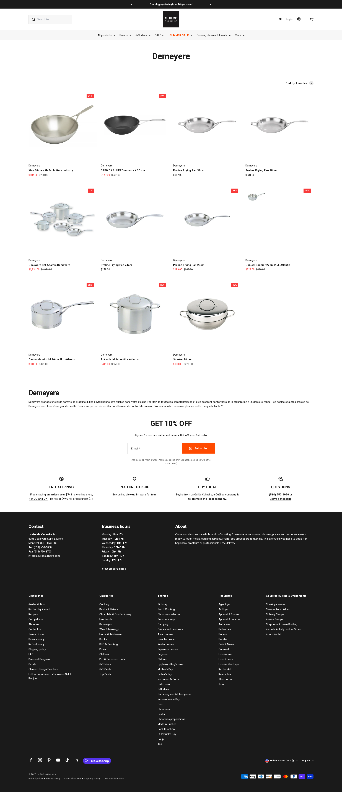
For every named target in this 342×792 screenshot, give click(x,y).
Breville (223, 639)
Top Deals (105, 674)
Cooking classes (275, 604)
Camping (163, 624)
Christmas (164, 709)
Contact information (114, 778)
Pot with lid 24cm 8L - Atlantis (120, 359)
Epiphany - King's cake (170, 664)
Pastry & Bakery (108, 609)
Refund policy (36, 644)
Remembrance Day (169, 699)
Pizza (102, 649)
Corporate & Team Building (281, 624)
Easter (161, 714)
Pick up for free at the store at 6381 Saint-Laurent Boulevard (171, 4)
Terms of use (36, 634)
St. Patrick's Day (167, 734)
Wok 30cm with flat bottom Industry (50, 170)
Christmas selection (169, 614)
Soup (161, 739)
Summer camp (166, 619)
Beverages (105, 624)
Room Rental (273, 634)
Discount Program (39, 659)
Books (103, 639)
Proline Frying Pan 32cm (188, 170)
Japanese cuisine (168, 649)
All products (105, 35)
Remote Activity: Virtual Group (283, 629)
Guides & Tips (36, 604)
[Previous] (131, 4)
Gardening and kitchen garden (175, 694)
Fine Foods (105, 619)
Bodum (223, 634)
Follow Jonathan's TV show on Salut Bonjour (49, 676)
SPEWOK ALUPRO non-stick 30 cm (123, 170)
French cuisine (166, 639)
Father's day (165, 674)
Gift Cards (105, 669)
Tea (160, 744)
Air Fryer (223, 609)
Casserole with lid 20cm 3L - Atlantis (51, 359)
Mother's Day (165, 669)
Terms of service (72, 778)
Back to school (166, 729)
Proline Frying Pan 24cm (116, 265)
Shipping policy (37, 649)
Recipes (33, 614)
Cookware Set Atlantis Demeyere (49, 265)
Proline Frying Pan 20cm (188, 265)
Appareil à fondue (229, 614)
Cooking (104, 604)
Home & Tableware (110, 634)
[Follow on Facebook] (30, 760)
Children (104, 654)
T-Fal (221, 684)
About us (33, 624)
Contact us (35, 629)
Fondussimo (226, 654)
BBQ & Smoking (108, 644)
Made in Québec (167, 724)
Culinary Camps (275, 614)
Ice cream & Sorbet (169, 679)
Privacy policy (36, 639)
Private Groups (274, 619)
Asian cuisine (165, 634)
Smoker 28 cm (182, 359)
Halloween (164, 684)
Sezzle (32, 664)
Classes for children (277, 609)
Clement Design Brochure (43, 669)
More (238, 35)
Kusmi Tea (225, 674)
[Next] (210, 4)
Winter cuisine (166, 644)
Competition (35, 619)
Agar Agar (224, 604)
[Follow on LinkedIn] (76, 760)
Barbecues (225, 629)
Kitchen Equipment (39, 609)
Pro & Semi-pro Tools (112, 659)
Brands (124, 35)
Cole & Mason (227, 644)
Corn (160, 704)
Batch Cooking (166, 609)
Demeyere (34, 165)
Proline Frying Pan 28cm (261, 170)
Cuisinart (224, 649)
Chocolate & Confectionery (115, 614)
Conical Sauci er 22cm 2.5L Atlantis (267, 265)
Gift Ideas (141, 35)
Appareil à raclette (229, 619)
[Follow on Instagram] (40, 760)
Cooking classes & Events (212, 35)
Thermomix (225, 679)
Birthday (162, 604)
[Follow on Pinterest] (49, 760)
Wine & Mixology (109, 629)
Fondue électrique (229, 664)
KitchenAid (225, 669)
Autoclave (224, 624)
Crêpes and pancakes (170, 629)
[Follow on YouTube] (58, 760)
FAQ (30, 654)
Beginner (163, 654)
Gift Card (160, 35)
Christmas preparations (171, 719)
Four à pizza (226, 659)
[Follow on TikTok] (67, 760)
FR (280, 19)
